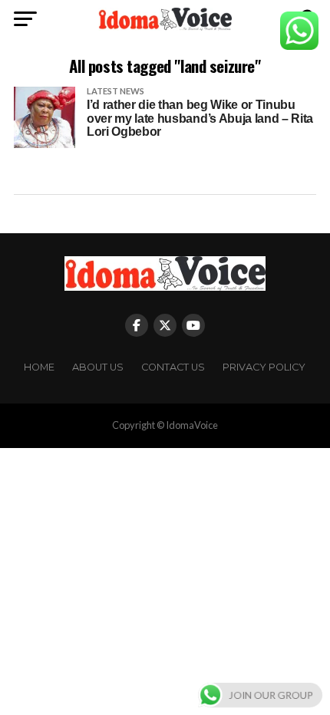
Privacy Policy (264, 367)
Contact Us (173, 367)
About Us (98, 367)
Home (39, 367)
